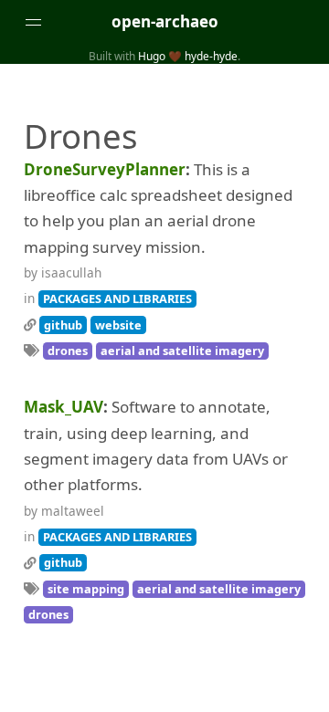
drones (68, 350)
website (118, 325)
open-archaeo (164, 21)
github (63, 325)
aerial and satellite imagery (182, 350)
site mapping (86, 589)
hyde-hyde (211, 55)
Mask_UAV (63, 406)
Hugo (151, 55)
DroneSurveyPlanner (105, 169)
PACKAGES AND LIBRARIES (117, 298)
